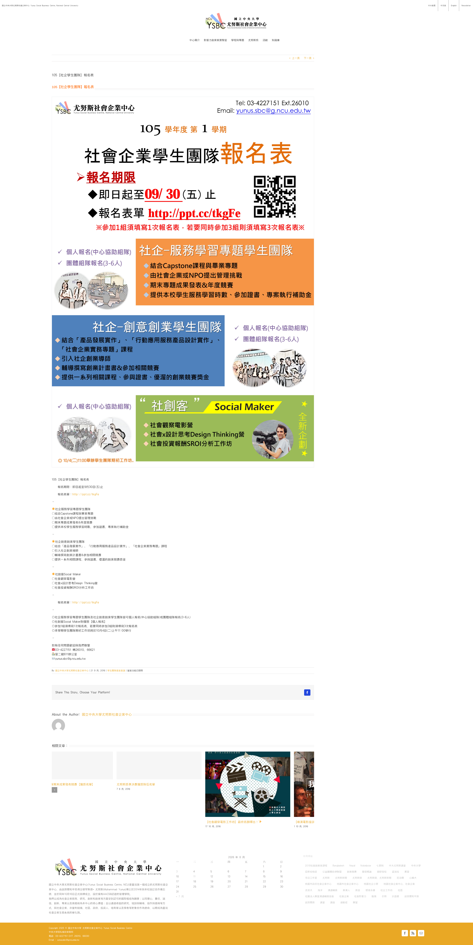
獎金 (357, 890)
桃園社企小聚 (371, 884)
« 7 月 (180, 896)
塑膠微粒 (382, 872)
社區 (400, 890)
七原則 (380, 865)
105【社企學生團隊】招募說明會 (162, 821)
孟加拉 (395, 872)
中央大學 (416, 865)
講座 (332, 902)
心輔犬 (412, 878)
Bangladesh (338, 865)
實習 (406, 872)
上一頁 (296, 58)
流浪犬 (308, 890)
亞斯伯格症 (311, 872)
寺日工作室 (311, 878)
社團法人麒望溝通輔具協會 (319, 896)
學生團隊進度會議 (116, 670)
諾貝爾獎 (310, 902)
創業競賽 (352, 872)
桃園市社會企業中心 (347, 884)
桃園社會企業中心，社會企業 (399, 884)
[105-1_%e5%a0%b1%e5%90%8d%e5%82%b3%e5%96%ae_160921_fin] (183, 282)
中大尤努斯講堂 (397, 865)
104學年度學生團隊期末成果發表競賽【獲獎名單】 (262, 784)
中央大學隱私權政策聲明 (61, 932)
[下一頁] (311, 790)
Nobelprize (365, 865)
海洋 (320, 890)
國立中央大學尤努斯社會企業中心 (72, 670)
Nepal (352, 865)
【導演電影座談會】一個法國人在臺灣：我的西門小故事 (89, 821)
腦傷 (374, 896)
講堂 (322, 902)
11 (194, 876)
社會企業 (344, 896)
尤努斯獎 (357, 878)
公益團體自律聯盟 (332, 872)
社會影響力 (360, 896)
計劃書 (395, 896)
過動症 (344, 902)
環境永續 (370, 890)
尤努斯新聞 (341, 878)
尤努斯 (326, 878)
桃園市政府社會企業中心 (318, 884)
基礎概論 (367, 872)
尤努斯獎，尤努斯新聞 (379, 878)
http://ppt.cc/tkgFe (85, 494)
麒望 (355, 902)
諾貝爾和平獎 (411, 896)
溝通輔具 (332, 890)
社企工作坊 (386, 890)
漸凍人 (346, 890)
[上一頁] (54, 790)
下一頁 (308, 58)
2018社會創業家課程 (316, 865)
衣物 (384, 896)
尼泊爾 (400, 878)
